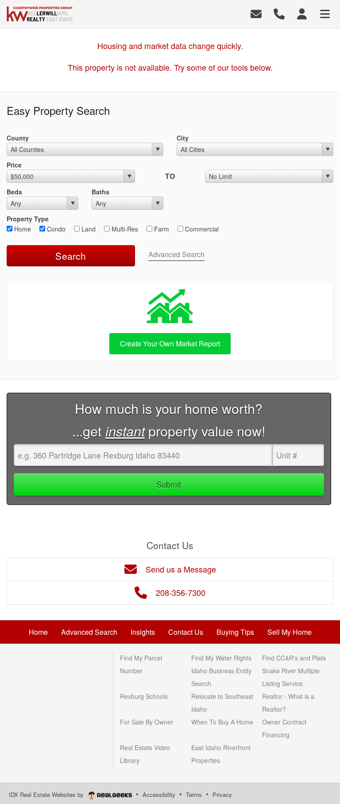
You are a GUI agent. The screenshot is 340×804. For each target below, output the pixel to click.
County (18, 137)
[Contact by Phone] (279, 13)
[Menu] (325, 13)
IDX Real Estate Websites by (47, 794)
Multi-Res (124, 228)
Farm (160, 228)
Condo (55, 228)
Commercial (201, 228)
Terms (194, 794)
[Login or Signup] (302, 13)
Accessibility (159, 794)
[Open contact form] (256, 13)
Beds (14, 191)
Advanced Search (176, 254)
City (183, 137)
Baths (100, 191)
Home (21, 228)
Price (14, 164)
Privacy (222, 794)
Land (88, 228)
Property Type (28, 218)
